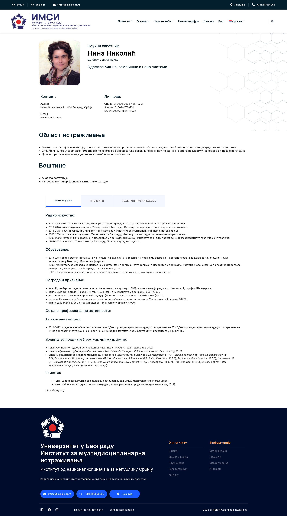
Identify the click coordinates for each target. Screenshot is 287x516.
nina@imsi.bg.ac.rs (51, 117)
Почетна (124, 21)
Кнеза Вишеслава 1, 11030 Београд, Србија (66, 107)
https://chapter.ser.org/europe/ (150, 380)
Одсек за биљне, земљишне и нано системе (127, 67)
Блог (221, 21)
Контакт (208, 21)
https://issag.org (55, 390)
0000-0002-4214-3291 (130, 103)
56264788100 (126, 107)
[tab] (63, 201)
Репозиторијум (188, 21)
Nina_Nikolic (129, 110)
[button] (125, 21)
